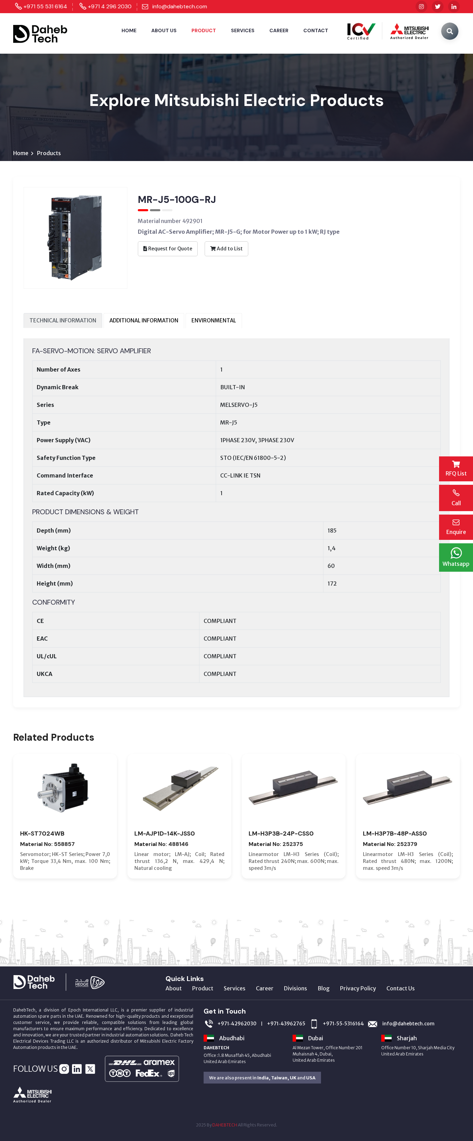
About (174, 988)
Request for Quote (169, 249)
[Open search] (449, 31)
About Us (164, 30)
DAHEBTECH (224, 1124)
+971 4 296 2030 (110, 6)
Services (243, 30)
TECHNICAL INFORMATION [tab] (62, 320)
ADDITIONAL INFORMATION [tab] (143, 320)
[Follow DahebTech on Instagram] (421, 6)
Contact (315, 30)
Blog (324, 988)
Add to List (229, 249)
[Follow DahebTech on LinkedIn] (454, 6)
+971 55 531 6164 (45, 6)
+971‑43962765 (286, 1023)
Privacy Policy (358, 988)
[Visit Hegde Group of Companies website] (97, 981)
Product (203, 30)
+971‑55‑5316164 (343, 1023)
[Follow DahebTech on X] (438, 6)
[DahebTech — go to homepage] (41, 32)
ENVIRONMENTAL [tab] (213, 320)
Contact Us (400, 988)
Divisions (295, 988)
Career (278, 30)
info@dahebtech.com (179, 6)
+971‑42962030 (237, 1023)
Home (129, 30)
